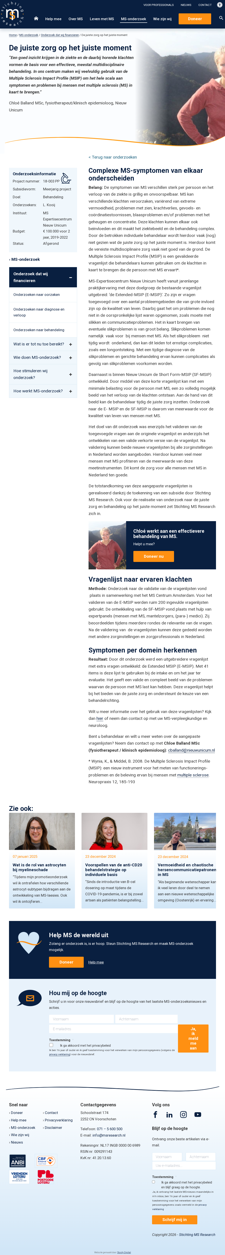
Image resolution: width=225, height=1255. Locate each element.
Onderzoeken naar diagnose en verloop (38, 312)
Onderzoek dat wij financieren (60, 35)
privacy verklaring (59, 1054)
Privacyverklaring (59, 1120)
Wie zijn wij (162, 19)
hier (99, 718)
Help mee (53, 19)
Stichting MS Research (197, 1234)
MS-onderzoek (133, 19)
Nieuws (186, 5)
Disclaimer (53, 1127)
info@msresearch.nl (109, 1135)
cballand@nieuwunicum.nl (191, 750)
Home (13, 35)
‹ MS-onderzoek (24, 259)
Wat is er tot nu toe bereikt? (38, 344)
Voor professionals (158, 5)
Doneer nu (154, 556)
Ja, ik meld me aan (193, 1038)
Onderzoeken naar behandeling (38, 330)
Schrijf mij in (174, 1219)
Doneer (195, 18)
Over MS (76, 19)
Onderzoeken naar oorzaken (36, 294)
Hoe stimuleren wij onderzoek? (30, 374)
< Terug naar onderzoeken (113, 157)
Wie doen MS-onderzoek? (37, 357)
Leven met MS (102, 19)
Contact (205, 5)
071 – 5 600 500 (109, 1129)
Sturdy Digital (124, 1252)
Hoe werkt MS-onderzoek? (38, 390)
